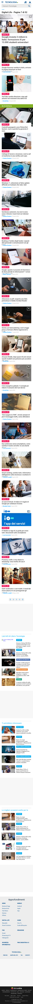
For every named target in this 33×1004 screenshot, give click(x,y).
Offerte (4, 915)
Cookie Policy (25, 995)
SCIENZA (19, 679)
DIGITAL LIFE (5, 34)
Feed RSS (5, 955)
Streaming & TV (6, 935)
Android (19, 906)
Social (3, 933)
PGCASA (30, 990)
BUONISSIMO (14, 993)
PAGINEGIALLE (13, 990)
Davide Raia (6, 101)
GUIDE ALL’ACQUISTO (22, 669)
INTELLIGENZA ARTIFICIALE (23, 746)
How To (19, 923)
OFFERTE (19, 640)
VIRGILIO (8, 990)
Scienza (4, 913)
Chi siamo (7, 995)
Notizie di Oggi (6, 906)
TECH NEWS (20, 727)
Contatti (27, 955)
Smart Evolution (6, 925)
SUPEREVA (19, 993)
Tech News (5, 910)
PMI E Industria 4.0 (23, 942)
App (18, 910)
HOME (3, 9)
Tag (21, 955)
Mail (25, 5)
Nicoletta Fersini (7, 506)
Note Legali (13, 995)
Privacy (19, 995)
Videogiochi (5, 937)
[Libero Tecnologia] (16, 952)
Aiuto (22, 997)
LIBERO (3, 990)
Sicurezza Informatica (6, 943)
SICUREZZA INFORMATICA (23, 659)
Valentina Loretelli (7, 477)
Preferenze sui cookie (14, 997)
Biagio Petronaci (7, 274)
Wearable (4, 923)
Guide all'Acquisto (22, 925)
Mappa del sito (14, 955)
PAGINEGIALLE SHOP (22, 990)
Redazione (20, 930)
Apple (18, 908)
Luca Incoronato (7, 72)
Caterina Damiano (7, 158)
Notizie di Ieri (5, 908)
